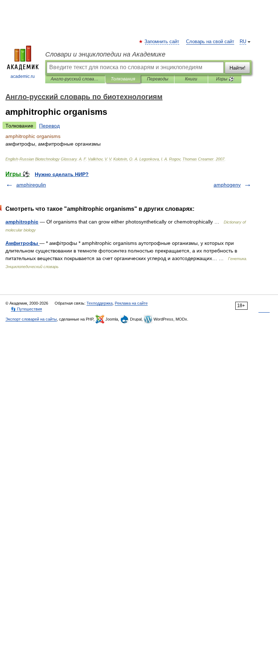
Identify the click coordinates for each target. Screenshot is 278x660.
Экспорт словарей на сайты (31, 319)
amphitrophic (21, 222)
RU (243, 41)
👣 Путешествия (26, 309)
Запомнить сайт (162, 41)
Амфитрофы (22, 243)
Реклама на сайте (131, 303)
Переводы (157, 79)
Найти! (237, 68)
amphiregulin (31, 185)
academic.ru (22, 76)
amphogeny (227, 185)
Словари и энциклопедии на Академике (105, 54)
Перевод (49, 126)
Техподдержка (100, 303)
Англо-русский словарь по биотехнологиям (75, 79)
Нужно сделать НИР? (62, 174)
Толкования (123, 79)
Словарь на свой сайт (210, 41)
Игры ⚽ (225, 79)
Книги (191, 79)
